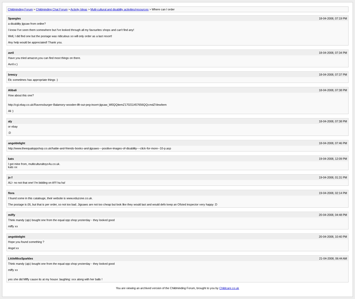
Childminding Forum (20, 9)
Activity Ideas (78, 9)
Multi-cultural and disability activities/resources (119, 9)
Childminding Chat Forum (52, 9)
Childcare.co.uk (229, 288)
